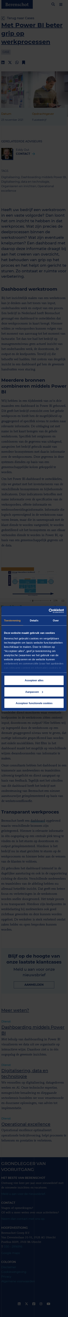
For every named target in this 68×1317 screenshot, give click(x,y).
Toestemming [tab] (12, 620)
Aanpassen (32, 691)
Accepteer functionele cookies (34, 703)
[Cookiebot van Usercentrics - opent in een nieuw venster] (49, 611)
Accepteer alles (34, 680)
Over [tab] (56, 620)
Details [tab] (34, 620)
